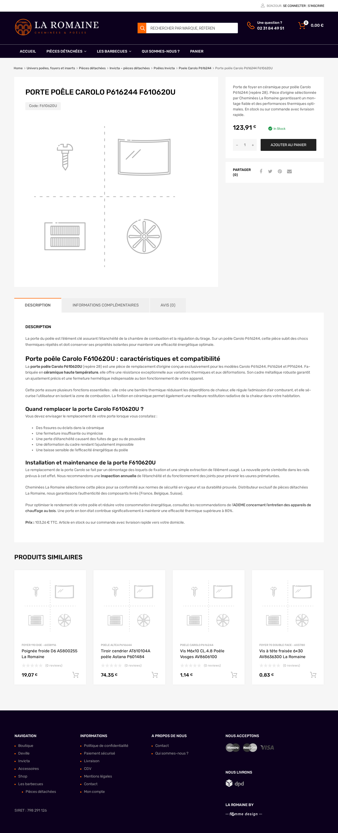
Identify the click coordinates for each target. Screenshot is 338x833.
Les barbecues (112, 51)
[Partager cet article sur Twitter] (269, 171)
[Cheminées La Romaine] (57, 34)
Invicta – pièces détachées (130, 68)
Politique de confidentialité (106, 745)
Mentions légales (98, 776)
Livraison (91, 761)
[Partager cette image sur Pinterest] (279, 171)
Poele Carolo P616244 (195, 68)
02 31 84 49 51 (270, 28)
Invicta (24, 761)
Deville (24, 753)
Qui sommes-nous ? (161, 51)
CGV (87, 768)
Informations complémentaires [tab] (106, 305)
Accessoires (28, 768)
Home (18, 68)
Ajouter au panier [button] (75, 675)
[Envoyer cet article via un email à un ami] (288, 171)
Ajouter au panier (288, 145)
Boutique (25, 745)
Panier (196, 51)
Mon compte (94, 791)
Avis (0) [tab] (168, 305)
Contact (90, 784)
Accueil (28, 51)
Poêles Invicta (164, 68)
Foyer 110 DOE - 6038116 (39, 645)
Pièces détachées (64, 51)
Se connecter (294, 6)
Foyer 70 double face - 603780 (282, 645)
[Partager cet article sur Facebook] (260, 171)
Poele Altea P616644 (116, 645)
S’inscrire (316, 6)
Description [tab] (38, 305)
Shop (22, 776)
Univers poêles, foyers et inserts (51, 68)
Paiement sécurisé (99, 753)
